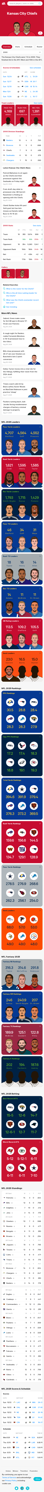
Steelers (9, 1221)
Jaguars (9, 1244)
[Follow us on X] (28, 1488)
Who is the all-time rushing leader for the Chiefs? (21, 294)
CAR (26, 86)
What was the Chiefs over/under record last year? (22, 301)
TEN (18, 1417)
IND (33, 1452)
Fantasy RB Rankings (12, 961)
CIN (18, 1422)
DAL (18, 1407)
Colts (8, 1254)
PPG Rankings (9, 693)
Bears (8, 1317)
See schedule (35, 67)
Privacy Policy (11, 1480)
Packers (9, 1322)
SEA (33, 1437)
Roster (39, 46)
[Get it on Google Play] (22, 1488)
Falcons (9, 1351)
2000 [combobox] (5, 52)
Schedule (28, 46)
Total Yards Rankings (12, 780)
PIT (33, 1457)
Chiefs (9, 1278)
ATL (26, 76)
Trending (24, 1471)
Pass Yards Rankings (12, 867)
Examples (34, 1471)
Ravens (9, 1226)
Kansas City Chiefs (22, 13)
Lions (8, 1332)
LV (33, 1417)
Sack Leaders (9, 653)
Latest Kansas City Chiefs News (16, 168)
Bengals (9, 1231)
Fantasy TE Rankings (12, 1026)
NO (33, 1412)
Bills (8, 1203)
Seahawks (10, 155)
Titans (9, 1259)
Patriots (9, 1198)
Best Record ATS (10, 1098)
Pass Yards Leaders (11, 427)
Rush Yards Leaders (11, 459)
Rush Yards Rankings (12, 823)
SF (17, 1442)
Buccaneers (11, 1346)
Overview (7, 46)
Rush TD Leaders (10, 556)
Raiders (9, 140)
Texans (9, 1249)
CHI (17, 1447)
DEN (26, 81)
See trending (11, 307)
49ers (8, 1374)
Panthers (10, 1341)
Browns (9, 1236)
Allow (38, 1479)
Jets (8, 1213)
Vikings (9, 1327)
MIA (33, 1402)
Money (15, 1471)
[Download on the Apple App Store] (16, 1488)
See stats (37, 225)
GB (33, 1422)
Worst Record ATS (11, 1142)
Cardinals (10, 1379)
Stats (17, 46)
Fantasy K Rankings (11, 1058)
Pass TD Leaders (10, 524)
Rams (8, 1369)
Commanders (11, 1304)
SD (26, 96)
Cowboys (10, 1299)
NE (26, 91)
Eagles (9, 1294)
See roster (38, 103)
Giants (9, 1309)
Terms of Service (9, 1477)
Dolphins (9, 1208)
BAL (17, 1452)
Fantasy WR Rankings (12, 994)
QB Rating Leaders (11, 621)
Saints (9, 1356)
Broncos (9, 145)
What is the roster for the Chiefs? (20, 288)
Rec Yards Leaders (11, 491)
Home (8, 1471)
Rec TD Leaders (10, 588)
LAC (18, 1402)
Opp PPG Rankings (11, 736)
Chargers (10, 160)
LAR (33, 1442)
